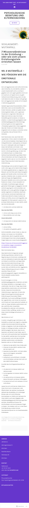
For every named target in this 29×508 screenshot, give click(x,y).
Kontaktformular (14, 470)
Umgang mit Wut (5, 419)
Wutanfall (3, 420)
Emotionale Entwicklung (18, 417)
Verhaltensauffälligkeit (16, 419)
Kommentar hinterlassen (14, 420)
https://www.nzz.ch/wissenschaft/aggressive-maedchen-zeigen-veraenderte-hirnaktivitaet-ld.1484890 (14, 245)
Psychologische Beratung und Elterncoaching (14, 15)
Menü (15, 23)
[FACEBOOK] (14, 7)
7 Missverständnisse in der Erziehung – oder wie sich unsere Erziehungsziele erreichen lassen (13, 56)
